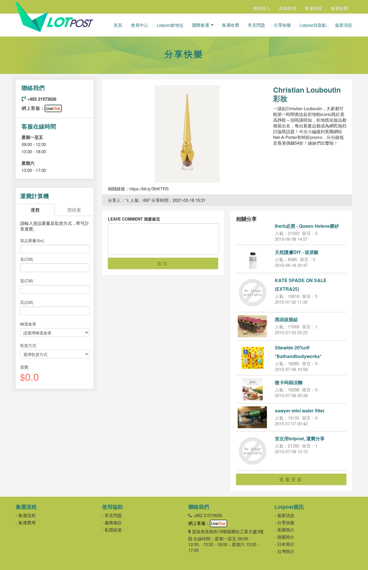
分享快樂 (282, 25)
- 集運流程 (26, 515)
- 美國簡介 (284, 530)
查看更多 (291, 479)
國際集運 (201, 25)
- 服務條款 (112, 522)
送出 (163, 263)
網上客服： (33, 108)
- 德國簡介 (284, 537)
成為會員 (287, 8)
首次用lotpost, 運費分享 (300, 438)
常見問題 (256, 25)
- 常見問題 (112, 515)
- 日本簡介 (284, 544)
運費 (35, 209)
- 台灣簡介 (284, 551)
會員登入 (261, 8)
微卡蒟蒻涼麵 (288, 382)
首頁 (118, 25)
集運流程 (313, 8)
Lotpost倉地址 (170, 25)
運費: (24, 367)
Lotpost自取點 (313, 25)
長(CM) (26, 259)
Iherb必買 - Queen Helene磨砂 (307, 226)
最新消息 (343, 25)
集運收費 (339, 8)
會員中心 (139, 25)
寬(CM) (26, 281)
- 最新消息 (284, 515)
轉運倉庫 (28, 324)
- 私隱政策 (112, 530)
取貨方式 (28, 345)
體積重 (74, 209)
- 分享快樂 (284, 522)
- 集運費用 (26, 522)
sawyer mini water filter (300, 410)
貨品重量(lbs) (32, 240)
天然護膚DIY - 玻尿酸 (297, 252)
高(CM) (26, 302)
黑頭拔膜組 (286, 319)
